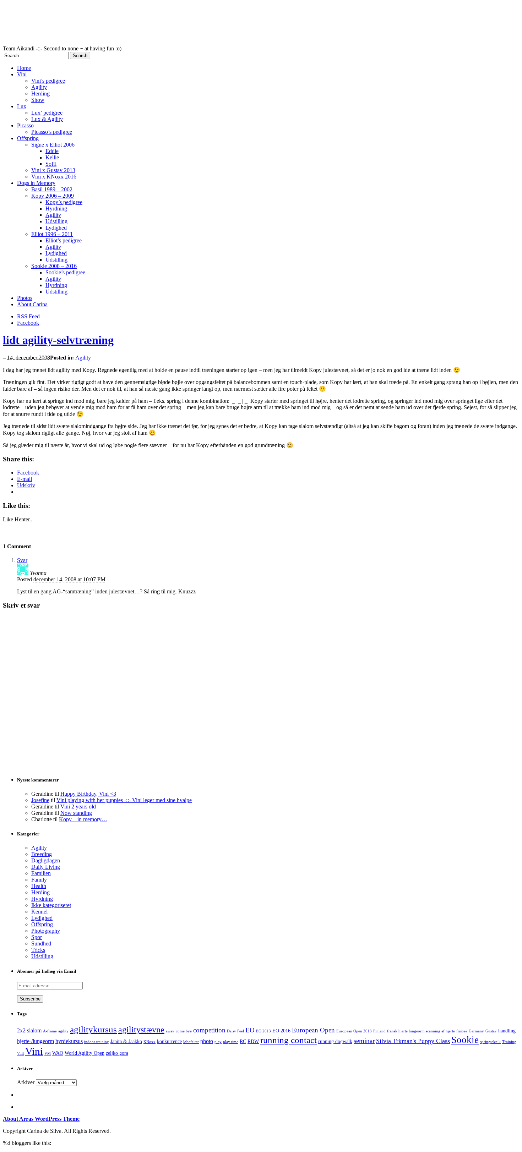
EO (250, 1030)
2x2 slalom (29, 1030)
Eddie (52, 151)
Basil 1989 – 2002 (51, 189)
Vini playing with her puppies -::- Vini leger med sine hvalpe (124, 800)
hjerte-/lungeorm (35, 1041)
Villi (20, 1053)
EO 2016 (281, 1030)
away (170, 1031)
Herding (40, 93)
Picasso (25, 125)
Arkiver (25, 1082)
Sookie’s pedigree (65, 272)
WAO (57, 1053)
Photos (24, 298)
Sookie (465, 1040)
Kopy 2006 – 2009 (52, 196)
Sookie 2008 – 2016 (54, 266)
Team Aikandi (177, 24)
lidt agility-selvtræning (58, 340)
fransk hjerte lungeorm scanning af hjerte (421, 1031)
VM (47, 1053)
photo (206, 1041)
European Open (313, 1030)
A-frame (50, 1031)
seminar (364, 1040)
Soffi (50, 164)
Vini (22, 74)
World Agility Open (84, 1053)
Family (39, 880)
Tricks (38, 950)
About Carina (32, 304)
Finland (379, 1031)
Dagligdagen (45, 860)
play (218, 1042)
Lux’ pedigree (46, 113)
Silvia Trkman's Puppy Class (413, 1040)
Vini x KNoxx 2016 (53, 177)
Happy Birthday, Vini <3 (88, 794)
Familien (41, 873)
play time (230, 1042)
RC (243, 1041)
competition (209, 1030)
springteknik (490, 1042)
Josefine (40, 800)
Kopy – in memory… (83, 819)
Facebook (28, 323)
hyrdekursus (69, 1041)
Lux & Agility (47, 119)
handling (507, 1030)
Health (38, 886)
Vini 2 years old (78, 806)
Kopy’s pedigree (63, 202)
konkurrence (169, 1041)
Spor (36, 937)
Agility (39, 87)
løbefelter (191, 1042)
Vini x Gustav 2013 (53, 170)
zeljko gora (117, 1053)
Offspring (28, 138)
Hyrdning (56, 208)
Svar (22, 560)
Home (24, 68)
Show (37, 100)
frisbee (461, 1031)
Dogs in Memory (36, 183)
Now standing (76, 813)
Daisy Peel (235, 1031)
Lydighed (56, 228)
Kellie (52, 157)
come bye (184, 1031)
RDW (253, 1041)
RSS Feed (28, 316)
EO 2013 (263, 1031)
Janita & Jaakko (126, 1041)
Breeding (41, 854)
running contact (288, 1040)
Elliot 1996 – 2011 (52, 234)
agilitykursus (93, 1029)
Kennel (39, 912)
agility (63, 1031)
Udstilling (56, 221)
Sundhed (41, 943)
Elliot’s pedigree (63, 240)
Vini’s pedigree (48, 81)
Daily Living (45, 867)
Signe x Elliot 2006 (53, 145)
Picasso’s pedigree (51, 132)
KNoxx (149, 1042)
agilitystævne (141, 1029)
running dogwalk (335, 1041)
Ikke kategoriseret (51, 905)
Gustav (491, 1031)
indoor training (96, 1042)
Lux (21, 106)
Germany (476, 1031)
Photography (45, 931)
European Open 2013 (354, 1031)
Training (509, 1042)
